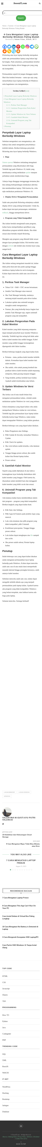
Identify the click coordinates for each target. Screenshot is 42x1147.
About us (4, 1137)
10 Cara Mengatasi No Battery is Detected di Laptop (20, 928)
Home (4, 26)
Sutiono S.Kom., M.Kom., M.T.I (25, 39)
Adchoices (29, 1137)
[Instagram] (27, 47)
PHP (4, 1040)
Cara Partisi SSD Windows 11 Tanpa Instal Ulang (19, 946)
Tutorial (10, 26)
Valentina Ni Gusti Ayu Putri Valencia (18, 819)
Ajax (4, 1001)
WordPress (6, 1087)
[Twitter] (9, 47)
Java (4, 1028)
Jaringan (5, 1105)
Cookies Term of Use (21, 1138)
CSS (4, 982)
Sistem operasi (7, 162)
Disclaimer (36, 1137)
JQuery (5, 995)
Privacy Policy (22, 1137)
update (28, 173)
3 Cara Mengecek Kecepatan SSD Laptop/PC (20, 937)
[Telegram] (32, 47)
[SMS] (36, 47)
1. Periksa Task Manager (16, 105)
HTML (5, 976)
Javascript (6, 989)
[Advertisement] (21, 695)
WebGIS (5, 1073)
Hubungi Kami (12, 1137)
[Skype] (14, 51)
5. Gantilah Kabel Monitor (17, 117)
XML (4, 1060)
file (31, 535)
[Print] (5, 51)
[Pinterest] (18, 47)
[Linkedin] (14, 47)
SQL (4, 1054)
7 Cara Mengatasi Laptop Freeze (15, 898)
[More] (18, 51)
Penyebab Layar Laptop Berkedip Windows (20, 96)
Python (5, 1021)
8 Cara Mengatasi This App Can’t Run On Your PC (19, 907)
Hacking (5, 1093)
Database (5, 1112)
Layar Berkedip (9, 792)
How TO (5, 1015)
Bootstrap (5, 1099)
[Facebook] (5, 47)
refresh (10, 246)
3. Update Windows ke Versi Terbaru (21, 114)
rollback (5, 213)
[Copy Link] (9, 51)
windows (7, 796)
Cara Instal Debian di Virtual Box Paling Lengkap (18, 917)
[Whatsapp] (23, 47)
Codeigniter (6, 1034)
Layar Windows (24, 792)
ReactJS (5, 1066)
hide (27, 91)
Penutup (7, 126)
